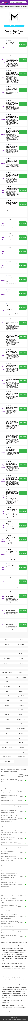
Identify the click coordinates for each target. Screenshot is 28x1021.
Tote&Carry (21, 742)
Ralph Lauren (21, 738)
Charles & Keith (21, 644)
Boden (7, 719)
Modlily (21, 653)
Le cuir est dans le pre (7, 681)
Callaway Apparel (7, 756)
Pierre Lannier (7, 686)
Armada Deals (21, 681)
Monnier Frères (21, 719)
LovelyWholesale (21, 756)
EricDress (21, 658)
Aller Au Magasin (14, 26)
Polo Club (21, 686)
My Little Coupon (21, 728)
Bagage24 (21, 714)
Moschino (7, 649)
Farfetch (21, 639)
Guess (7, 677)
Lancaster (7, 639)
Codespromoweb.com (5, 6)
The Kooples (21, 649)
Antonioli (21, 663)
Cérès (21, 724)
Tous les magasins (14, 1017)
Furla (21, 700)
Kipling (7, 714)
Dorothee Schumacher (7, 747)
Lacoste (7, 710)
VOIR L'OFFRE (22, 44)
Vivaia (7, 742)
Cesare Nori (21, 747)
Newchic (7, 653)
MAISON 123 (7, 738)
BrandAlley (7, 663)
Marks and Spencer (21, 677)
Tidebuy (21, 691)
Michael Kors (21, 710)
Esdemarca (7, 728)
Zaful (7, 667)
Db (7, 691)
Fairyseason (7, 658)
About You (7, 724)
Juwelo (7, 705)
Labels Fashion (7, 752)
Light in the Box (21, 696)
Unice (7, 733)
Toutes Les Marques (15, 6)
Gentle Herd (7, 761)
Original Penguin (21, 752)
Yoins (21, 667)
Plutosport (21, 705)
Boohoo (21, 672)
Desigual (21, 733)
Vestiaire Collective (7, 672)
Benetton (7, 700)
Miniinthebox (7, 696)
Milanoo (7, 644)
